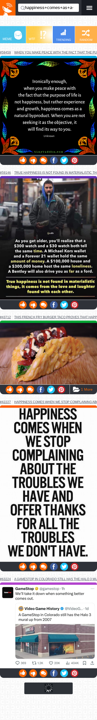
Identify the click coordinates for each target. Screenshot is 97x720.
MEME (7, 39)
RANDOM (86, 39)
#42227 (5, 402)
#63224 (5, 579)
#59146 (5, 173)
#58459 (5, 52)
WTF (32, 39)
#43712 (5, 317)
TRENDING (63, 39)
